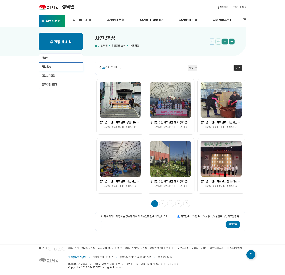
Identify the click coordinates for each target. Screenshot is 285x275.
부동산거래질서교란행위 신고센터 (231, 248)
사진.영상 (46, 66)
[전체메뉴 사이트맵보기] (244, 20)
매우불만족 (233, 216)
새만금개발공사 (204, 248)
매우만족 (185, 216)
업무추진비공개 (49, 84)
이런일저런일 (48, 75)
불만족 (218, 216)
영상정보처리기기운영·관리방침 (135, 257)
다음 (59, 249)
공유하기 (212, 41)
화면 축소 (232, 41)
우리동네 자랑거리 (152, 20)
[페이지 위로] (250, 254)
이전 (50, 249)
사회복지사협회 (169, 248)
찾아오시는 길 (165, 257)
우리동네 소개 (82, 20)
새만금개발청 (186, 248)
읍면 (53, 21)
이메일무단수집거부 (103, 257)
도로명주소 (152, 248)
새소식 (45, 57)
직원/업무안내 (222, 20)
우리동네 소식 (188, 20)
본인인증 (224, 7)
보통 (207, 216)
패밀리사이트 (238, 7)
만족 (197, 216)
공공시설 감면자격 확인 (79, 248)
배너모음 (64, 249)
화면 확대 (225, 41)
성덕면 (104, 45)
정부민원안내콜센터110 (131, 248)
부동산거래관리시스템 (105, 248)
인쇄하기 (218, 41)
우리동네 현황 (115, 20)
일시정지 (55, 249)
